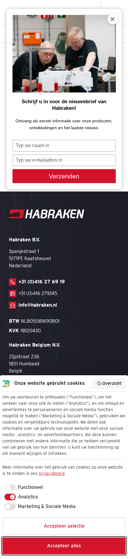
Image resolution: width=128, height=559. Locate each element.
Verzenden (64, 176)
